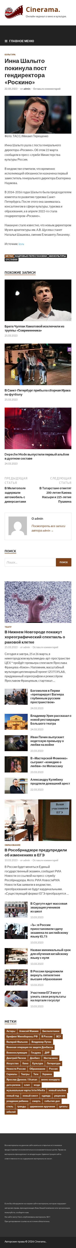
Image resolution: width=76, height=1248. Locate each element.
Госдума (36, 1052)
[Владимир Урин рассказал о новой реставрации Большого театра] (16, 728)
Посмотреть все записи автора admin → (48, 528)
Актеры (10, 1031)
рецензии (59, 1095)
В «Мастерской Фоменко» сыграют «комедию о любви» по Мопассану (49, 762)
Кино (25, 1063)
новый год (12, 1095)
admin (26, 88)
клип (27, 1084)
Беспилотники (50, 1031)
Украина (47, 1074)
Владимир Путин (41, 1041)
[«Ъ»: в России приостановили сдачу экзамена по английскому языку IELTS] (16, 938)
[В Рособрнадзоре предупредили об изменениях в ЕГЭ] (38, 841)
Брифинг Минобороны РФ (22, 1036)
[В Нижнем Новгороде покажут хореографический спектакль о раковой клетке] (38, 623)
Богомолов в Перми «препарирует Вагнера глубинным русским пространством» (47, 696)
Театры (25, 1074)
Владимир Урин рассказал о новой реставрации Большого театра (50, 719)
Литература (53, 1063)
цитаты (63, 1106)
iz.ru (21, 244)
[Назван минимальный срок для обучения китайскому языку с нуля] (16, 963)
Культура (10, 54)
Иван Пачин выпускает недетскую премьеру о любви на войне (47, 740)
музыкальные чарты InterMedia (25, 1090)
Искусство (12, 1063)
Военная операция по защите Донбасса (29, 1047)
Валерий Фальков (17, 1041)
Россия (53, 1068)
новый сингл (30, 1095)
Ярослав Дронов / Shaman (21, 1079)
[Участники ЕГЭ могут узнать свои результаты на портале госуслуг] (16, 1005)
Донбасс (35, 1057)
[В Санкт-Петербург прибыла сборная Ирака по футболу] (38, 386)
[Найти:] (38, 562)
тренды (21, 1106)
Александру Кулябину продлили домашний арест (50, 781)
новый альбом (57, 1090)
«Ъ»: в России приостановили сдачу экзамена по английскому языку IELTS (49, 930)
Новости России (16, 1068)
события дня (52, 1101)
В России (47, 1036)
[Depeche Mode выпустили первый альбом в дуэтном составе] (38, 450)
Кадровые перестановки (31, 256)
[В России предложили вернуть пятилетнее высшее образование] (16, 984)
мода (37, 1084)
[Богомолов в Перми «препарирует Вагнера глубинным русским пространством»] (16, 703)
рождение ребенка (17, 1101)
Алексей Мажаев (29, 1031)
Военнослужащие (16, 1052)
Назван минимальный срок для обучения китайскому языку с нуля (50, 953)
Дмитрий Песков (16, 1057)
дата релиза (13, 1084)
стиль (9, 1106)
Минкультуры (57, 256)
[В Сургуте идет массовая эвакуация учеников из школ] (16, 916)
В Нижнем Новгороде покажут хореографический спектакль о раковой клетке (35, 636)
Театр (8, 627)
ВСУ (58, 1036)
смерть (36, 1101)
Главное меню (21, 41)
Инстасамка (51, 1057)
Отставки (12, 259)
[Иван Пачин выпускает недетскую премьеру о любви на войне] (16, 750)
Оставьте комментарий (47, 88)
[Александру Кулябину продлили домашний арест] (16, 792)
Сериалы (11, 1074)
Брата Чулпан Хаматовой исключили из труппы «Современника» (34, 328)
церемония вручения (42, 1106)
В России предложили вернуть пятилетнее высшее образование (46, 975)
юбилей (11, 1111)
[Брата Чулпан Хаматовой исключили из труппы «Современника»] (38, 322)
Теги (35, 1074)
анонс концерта (50, 1079)
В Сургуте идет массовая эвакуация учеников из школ (48, 907)
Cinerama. (43, 9)
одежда (46, 1095)
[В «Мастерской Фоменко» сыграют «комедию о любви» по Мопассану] (16, 771)
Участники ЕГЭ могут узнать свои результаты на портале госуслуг (48, 996)
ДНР (47, 1052)
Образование (12, 845)
